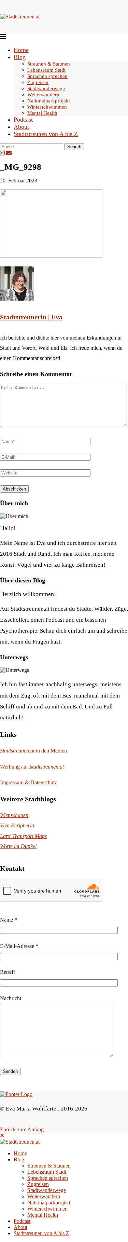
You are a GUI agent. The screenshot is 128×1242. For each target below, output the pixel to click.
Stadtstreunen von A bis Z (46, 133)
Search (74, 146)
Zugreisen (37, 82)
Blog (20, 57)
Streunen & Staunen (48, 64)
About (21, 126)
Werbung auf (32, 767)
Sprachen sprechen (47, 76)
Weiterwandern (43, 94)
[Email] (9, 153)
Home (21, 49)
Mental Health (42, 113)
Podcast (23, 119)
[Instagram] (2, 153)
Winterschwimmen (47, 107)
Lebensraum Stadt (46, 70)
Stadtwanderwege (46, 88)
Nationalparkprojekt (48, 101)
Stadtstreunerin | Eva (31, 317)
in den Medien (33, 751)
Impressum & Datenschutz (28, 782)
